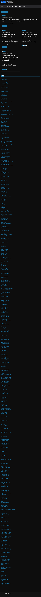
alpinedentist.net (4, 133)
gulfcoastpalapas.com (5, 431)
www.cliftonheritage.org (5, 486)
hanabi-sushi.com (4, 498)
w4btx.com (3, 215)
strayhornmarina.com (5, 299)
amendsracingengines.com (6, 467)
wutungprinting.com (4, 366)
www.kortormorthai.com (5, 468)
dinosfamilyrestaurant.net (5, 160)
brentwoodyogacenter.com (5, 490)
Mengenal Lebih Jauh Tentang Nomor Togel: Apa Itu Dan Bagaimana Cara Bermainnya (10, 58)
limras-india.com (4, 79)
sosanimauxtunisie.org (5, 130)
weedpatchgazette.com (5, 202)
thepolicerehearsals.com (5, 289)
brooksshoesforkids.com (5, 425)
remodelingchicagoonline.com (6, 489)
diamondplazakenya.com (5, 533)
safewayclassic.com (4, 107)
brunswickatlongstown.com (6, 344)
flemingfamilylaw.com (5, 563)
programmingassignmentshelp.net (7, 100)
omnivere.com (3, 94)
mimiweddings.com (4, 579)
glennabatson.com (4, 297)
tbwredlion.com (3, 534)
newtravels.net (3, 103)
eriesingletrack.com (4, 204)
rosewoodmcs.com (4, 505)
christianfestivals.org (4, 359)
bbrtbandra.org (3, 122)
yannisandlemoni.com (5, 200)
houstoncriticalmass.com (5, 286)
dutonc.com (3, 354)
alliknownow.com (4, 290)
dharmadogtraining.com (5, 574)
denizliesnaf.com (4, 413)
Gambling (3, 15)
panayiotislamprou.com (5, 137)
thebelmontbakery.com (5, 106)
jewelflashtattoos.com (5, 119)
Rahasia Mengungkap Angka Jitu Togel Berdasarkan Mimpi (8, 36)
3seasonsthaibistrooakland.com (6, 251)
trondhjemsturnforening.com (6, 532)
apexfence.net (3, 586)
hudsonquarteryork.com (5, 525)
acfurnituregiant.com (4, 91)
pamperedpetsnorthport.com (6, 206)
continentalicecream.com (5, 303)
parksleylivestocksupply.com (6, 258)
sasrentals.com (3, 222)
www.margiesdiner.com (5, 479)
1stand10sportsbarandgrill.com (6, 214)
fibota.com (3, 526)
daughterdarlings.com (5, 84)
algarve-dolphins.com (5, 362)
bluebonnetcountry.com (5, 123)
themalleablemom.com (5, 340)
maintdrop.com (3, 127)
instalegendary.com (4, 113)
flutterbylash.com (4, 553)
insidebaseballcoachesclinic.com (7, 545)
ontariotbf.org (3, 111)
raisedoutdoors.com (4, 183)
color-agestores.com (4, 261)
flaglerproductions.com (5, 300)
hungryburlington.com (5, 343)
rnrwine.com (3, 564)
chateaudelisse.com (4, 140)
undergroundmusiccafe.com (6, 583)
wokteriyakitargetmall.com (5, 229)
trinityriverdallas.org (4, 249)
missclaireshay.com (4, 78)
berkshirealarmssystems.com (6, 196)
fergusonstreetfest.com (5, 540)
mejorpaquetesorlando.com (6, 212)
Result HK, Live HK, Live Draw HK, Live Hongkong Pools (15, 6)
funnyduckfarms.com (4, 556)
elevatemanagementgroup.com (6, 559)
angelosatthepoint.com (5, 406)
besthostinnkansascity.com (6, 580)
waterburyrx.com (4, 404)
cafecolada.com (3, 277)
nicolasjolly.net (3, 313)
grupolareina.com (4, 150)
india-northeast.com (4, 173)
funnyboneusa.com (4, 382)
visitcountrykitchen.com (5, 361)
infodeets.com (3, 86)
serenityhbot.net (4, 451)
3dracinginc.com (4, 285)
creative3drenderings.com (5, 437)
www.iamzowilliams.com (5, 510)
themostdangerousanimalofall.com (7, 288)
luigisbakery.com (4, 497)
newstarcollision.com (4, 220)
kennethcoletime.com (5, 342)
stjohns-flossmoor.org (5, 381)
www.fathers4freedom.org (5, 458)
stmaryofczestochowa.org (5, 336)
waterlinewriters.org (4, 433)
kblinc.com (3, 203)
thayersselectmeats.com (5, 427)
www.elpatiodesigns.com (5, 524)
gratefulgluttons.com (4, 270)
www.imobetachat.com (5, 443)
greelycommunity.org (4, 319)
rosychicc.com (3, 265)
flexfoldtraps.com (4, 466)
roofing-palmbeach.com (5, 175)
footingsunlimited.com (5, 475)
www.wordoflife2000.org (5, 188)
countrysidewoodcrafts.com (6, 109)
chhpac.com (3, 572)
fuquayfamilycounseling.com (6, 567)
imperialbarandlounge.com (6, 181)
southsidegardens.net (5, 514)
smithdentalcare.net (4, 582)
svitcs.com (3, 417)
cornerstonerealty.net (5, 508)
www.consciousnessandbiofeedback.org (8, 509)
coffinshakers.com (4, 335)
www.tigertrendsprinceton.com (6, 456)
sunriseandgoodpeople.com (6, 377)
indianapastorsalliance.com (6, 408)
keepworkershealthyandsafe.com (7, 114)
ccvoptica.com (3, 494)
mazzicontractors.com (5, 517)
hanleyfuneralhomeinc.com (6, 211)
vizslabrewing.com (4, 198)
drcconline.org (3, 401)
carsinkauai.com (4, 547)
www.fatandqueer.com (5, 470)
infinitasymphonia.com (5, 315)
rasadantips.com (4, 95)
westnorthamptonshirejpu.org (6, 144)
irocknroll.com (3, 187)
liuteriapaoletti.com (4, 375)
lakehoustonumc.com (4, 447)
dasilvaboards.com (4, 296)
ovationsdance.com (4, 242)
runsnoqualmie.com (4, 476)
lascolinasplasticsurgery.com (6, 485)
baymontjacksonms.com (5, 370)
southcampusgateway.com (5, 138)
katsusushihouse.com (5, 317)
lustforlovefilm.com (4, 312)
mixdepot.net (3, 503)
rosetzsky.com (3, 322)
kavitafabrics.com (4, 386)
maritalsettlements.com (5, 367)
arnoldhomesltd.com (4, 177)
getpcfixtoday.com (4, 121)
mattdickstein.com (4, 444)
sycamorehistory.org (4, 506)
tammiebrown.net (4, 353)
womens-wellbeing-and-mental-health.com (8, 239)
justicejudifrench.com (5, 338)
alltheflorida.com (4, 544)
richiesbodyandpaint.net (5, 82)
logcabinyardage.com (4, 440)
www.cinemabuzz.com (5, 502)
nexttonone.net (3, 450)
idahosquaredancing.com (5, 189)
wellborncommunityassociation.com (7, 141)
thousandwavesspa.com (5, 396)
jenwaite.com (3, 557)
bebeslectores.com (4, 157)
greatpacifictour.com (4, 393)
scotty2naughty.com (4, 327)
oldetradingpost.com (4, 154)
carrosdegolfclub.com (5, 164)
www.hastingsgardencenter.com (6, 512)
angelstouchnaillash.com (5, 216)
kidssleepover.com (4, 102)
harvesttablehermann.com (5, 163)
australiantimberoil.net (5, 158)
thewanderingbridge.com (5, 339)
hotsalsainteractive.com (5, 87)
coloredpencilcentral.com (5, 179)
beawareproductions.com (5, 331)
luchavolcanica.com (4, 388)
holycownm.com (4, 389)
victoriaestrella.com (4, 394)
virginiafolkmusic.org (4, 241)
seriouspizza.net (4, 419)
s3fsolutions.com (4, 168)
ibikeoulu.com (3, 334)
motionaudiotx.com (4, 575)
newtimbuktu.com (4, 96)
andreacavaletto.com (4, 257)
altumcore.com (3, 421)
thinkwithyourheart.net (5, 184)
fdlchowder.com (4, 481)
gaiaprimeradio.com (4, 351)
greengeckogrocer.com (5, 226)
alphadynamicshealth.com (5, 552)
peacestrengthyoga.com (5, 463)
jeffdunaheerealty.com (5, 462)
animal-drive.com (4, 423)
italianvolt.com (3, 195)
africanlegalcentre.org (5, 316)
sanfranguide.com (4, 282)
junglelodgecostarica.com (5, 358)
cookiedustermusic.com (5, 383)
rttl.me (2, 576)
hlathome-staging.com (5, 227)
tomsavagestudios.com (5, 238)
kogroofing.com (3, 131)
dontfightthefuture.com (5, 176)
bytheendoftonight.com (5, 268)
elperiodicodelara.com (5, 80)
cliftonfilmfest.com (4, 180)
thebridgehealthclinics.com (6, 432)
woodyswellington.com (5, 521)
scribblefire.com (4, 253)
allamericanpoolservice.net (6, 235)
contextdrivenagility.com (5, 332)
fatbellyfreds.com (4, 522)
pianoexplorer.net (4, 513)
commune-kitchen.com (5, 309)
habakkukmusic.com (4, 448)
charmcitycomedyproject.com (6, 330)
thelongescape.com (4, 355)
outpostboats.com (4, 266)
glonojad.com (3, 323)
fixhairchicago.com (4, 412)
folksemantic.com (4, 192)
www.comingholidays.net (5, 281)
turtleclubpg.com (4, 392)
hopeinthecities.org (4, 269)
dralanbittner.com (4, 199)
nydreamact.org (4, 117)
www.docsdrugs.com (4, 478)
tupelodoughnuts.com (5, 208)
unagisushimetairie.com (5, 118)
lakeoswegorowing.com (5, 565)
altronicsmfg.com (4, 98)
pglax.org (2, 373)
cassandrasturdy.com (5, 273)
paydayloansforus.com (5, 105)
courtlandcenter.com (4, 397)
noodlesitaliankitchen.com (5, 115)
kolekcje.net (3, 245)
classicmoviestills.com (5, 276)
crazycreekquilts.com (4, 304)
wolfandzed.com (4, 499)
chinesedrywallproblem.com (6, 378)
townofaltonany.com (4, 371)
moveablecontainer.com (5, 149)
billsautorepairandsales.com (6, 536)
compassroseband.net (5, 420)
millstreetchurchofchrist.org (6, 548)
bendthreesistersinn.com (5, 379)
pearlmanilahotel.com (5, 126)
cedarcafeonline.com (4, 90)
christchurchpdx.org (4, 307)
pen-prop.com (3, 455)
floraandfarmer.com (4, 167)
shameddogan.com (4, 435)
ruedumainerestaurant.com (6, 320)
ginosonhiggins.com (4, 365)
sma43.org (3, 487)
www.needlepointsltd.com (5, 482)
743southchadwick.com (5, 172)
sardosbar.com (3, 193)
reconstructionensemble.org (6, 385)
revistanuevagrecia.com (5, 324)
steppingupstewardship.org (6, 493)
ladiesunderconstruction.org (6, 156)
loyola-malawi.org (4, 264)
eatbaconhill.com (4, 99)
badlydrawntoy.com (4, 445)
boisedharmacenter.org (5, 260)
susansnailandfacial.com (5, 454)
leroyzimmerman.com (5, 560)
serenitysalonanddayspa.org (6, 88)
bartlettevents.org (4, 148)
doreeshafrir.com (4, 328)
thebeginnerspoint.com (5, 280)
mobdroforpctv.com (4, 272)
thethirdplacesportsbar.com (6, 518)
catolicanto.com (3, 246)
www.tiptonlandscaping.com (6, 491)
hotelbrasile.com (4, 145)
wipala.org (3, 262)
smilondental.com (4, 219)
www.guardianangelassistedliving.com (8, 530)
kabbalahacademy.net (5, 218)
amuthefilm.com (4, 311)
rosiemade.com (3, 207)
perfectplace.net (4, 250)
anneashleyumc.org (4, 471)
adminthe (10, 17)
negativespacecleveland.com (6, 374)
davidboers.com (4, 441)
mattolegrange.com (4, 357)
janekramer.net (3, 347)
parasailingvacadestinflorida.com (7, 549)
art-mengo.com (3, 350)
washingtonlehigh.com (5, 495)
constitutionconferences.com (6, 415)
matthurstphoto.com (4, 542)
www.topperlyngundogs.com (6, 459)
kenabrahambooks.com (5, 308)
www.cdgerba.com (4, 528)
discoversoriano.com (4, 278)
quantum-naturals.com (5, 537)
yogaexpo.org (3, 254)
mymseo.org (3, 571)
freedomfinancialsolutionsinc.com (7, 464)
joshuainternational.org (5, 452)
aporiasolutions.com (4, 428)
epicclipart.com (3, 125)
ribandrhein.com (4, 243)
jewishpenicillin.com (4, 237)
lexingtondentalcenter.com (5, 230)
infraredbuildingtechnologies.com (7, 161)
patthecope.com (4, 416)
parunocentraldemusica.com (6, 529)
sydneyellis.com (4, 231)
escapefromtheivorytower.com (6, 171)
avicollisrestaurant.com (5, 400)
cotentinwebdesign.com (5, 153)
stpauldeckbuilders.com (5, 474)
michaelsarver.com (4, 224)
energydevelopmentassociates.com (7, 165)
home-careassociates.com (5, 255)
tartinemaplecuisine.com (5, 346)
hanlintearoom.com (4, 555)
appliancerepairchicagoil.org (6, 110)
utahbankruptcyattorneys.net (6, 185)
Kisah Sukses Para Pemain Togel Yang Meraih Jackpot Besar (20, 20)
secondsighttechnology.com (6, 223)
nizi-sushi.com (3, 348)
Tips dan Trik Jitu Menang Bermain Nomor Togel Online (29, 36)
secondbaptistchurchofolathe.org (7, 569)
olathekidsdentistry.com (5, 210)
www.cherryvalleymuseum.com (6, 152)
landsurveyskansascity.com (6, 472)
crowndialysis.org (4, 233)
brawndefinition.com (4, 301)
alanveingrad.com (4, 363)
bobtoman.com (3, 129)
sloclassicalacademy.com (5, 295)
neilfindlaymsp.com (4, 398)
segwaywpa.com (4, 429)
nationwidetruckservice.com (6, 390)
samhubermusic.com (4, 584)
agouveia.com (3, 568)
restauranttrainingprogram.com (6, 234)
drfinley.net (3, 561)
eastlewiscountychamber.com (6, 292)
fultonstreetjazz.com (4, 146)
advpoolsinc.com (4, 405)
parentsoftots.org (4, 436)
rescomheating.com (4, 578)
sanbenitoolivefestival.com (5, 274)
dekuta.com (3, 501)
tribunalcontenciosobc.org (5, 293)
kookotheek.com (4, 136)
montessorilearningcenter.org (6, 538)
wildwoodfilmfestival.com (5, 142)
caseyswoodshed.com (5, 410)
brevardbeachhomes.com (5, 169)
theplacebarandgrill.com (5, 402)
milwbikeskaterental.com (5, 369)
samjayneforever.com (5, 541)
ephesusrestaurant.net (5, 520)
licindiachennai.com (4, 83)
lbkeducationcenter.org (5, 247)
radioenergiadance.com (5, 134)
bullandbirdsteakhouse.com (6, 483)
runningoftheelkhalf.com (5, 460)
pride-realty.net (3, 551)
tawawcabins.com (4, 191)
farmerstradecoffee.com (5, 439)
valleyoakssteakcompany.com (6, 409)
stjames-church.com (4, 326)
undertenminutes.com (5, 92)
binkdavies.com (3, 305)
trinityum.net (3, 516)
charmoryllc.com (4, 284)
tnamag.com (3, 424)
